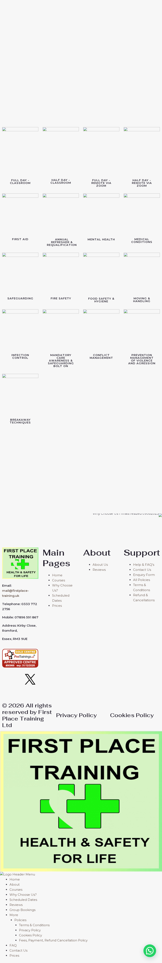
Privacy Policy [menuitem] (30, 930)
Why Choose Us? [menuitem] (23, 895)
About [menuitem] (14, 884)
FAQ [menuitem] (13, 945)
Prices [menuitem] (14, 955)
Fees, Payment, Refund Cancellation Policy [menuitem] (53, 940)
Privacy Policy (76, 715)
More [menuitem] (13, 915)
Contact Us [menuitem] (18, 950)
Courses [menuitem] (15, 890)
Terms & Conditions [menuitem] (34, 925)
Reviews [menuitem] (16, 905)
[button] (149, 950)
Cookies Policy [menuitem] (30, 935)
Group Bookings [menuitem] (22, 910)
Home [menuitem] (14, 879)
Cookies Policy (132, 715)
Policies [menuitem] (20, 920)
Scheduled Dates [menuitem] (23, 900)
